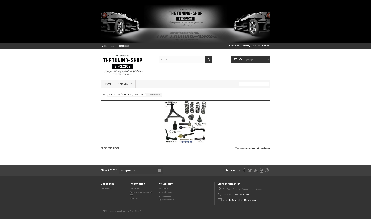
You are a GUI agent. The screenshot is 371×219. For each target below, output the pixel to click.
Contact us (234, 46)
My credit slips (165, 192)
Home (108, 84)
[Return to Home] (104, 95)
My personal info (166, 200)
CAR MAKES (125, 84)
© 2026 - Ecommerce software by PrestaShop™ (121, 211)
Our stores (134, 188)
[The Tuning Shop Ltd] (127, 63)
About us (134, 198)
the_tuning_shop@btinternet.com (242, 200)
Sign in (265, 46)
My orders (163, 188)
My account (166, 183)
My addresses (165, 196)
